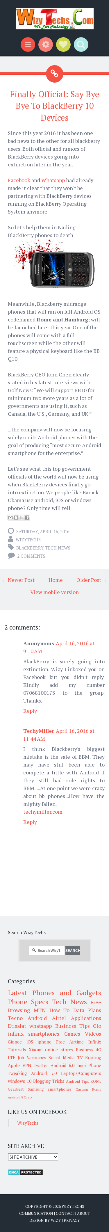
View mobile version (54, 592)
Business (84, 1050)
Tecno (15, 1017)
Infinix (94, 1042)
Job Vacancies (32, 1057)
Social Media (62, 1057)
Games (72, 1033)
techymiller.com (42, 811)
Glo (97, 1025)
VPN (26, 1065)
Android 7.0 (43, 1073)
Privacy (72, 1220)
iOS (29, 1042)
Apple (14, 1065)
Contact (65, 1213)
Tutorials (17, 1050)
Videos (93, 1033)
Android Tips (77, 1081)
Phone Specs (28, 1001)
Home (56, 579)
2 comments (31, 556)
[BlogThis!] (16, 517)
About (83, 1213)
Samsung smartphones (50, 1089)
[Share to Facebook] (27, 517)
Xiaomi (35, 1050)
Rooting (93, 1057)
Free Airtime (70, 1042)
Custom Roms (88, 1089)
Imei (81, 1065)
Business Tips (72, 1025)
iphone (44, 1042)
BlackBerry (29, 548)
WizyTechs (28, 540)
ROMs (95, 1081)
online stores (59, 1050)
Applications (86, 1017)
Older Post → (92, 579)
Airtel (59, 1017)
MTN (40, 1010)
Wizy (56, 1220)
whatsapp (40, 1025)
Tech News (57, 548)
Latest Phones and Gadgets (54, 992)
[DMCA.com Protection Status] (25, 1174)
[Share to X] (21, 517)
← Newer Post (18, 579)
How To (59, 1010)
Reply (30, 710)
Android (37, 1017)
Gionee (15, 1042)
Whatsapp (53, 180)
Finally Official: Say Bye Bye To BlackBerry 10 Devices (54, 105)
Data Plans (87, 1010)
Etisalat (17, 1025)
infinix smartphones (33, 1033)
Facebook (19, 180)
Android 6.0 (62, 1065)
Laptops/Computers (81, 1073)
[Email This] (10, 517)
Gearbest (16, 1089)
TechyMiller (38, 730)
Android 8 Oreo (20, 1097)
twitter (41, 1065)
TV (80, 1057)
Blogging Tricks (48, 1081)
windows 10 (19, 1081)
